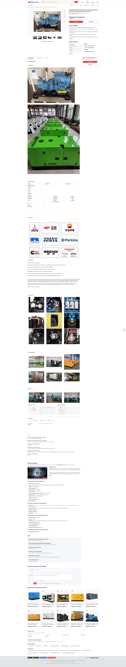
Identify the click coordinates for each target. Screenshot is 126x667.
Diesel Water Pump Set (48, 505)
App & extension (86, 5)
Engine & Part (46, 645)
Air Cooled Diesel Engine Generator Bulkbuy (68, 652)
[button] (87, 2)
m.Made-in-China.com (65, 661)
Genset (68, 505)
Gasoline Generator (39, 645)
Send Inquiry (76, 21)
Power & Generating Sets (46, 7)
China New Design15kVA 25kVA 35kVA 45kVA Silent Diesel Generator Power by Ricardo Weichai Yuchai (48, 604)
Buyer (76, 5)
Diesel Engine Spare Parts (57, 505)
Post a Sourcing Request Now (55, 583)
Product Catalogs (41, 632)
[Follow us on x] (92, 657)
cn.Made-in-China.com (72, 661)
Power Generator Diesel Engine (74, 650)
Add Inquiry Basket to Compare (47, 41)
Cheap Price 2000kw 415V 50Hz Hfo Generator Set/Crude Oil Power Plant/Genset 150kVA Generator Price (33, 624)
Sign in (97, 2)
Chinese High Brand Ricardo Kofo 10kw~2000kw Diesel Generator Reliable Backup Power (48, 624)
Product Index (80, 660)
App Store (30, 657)
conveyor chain (30, 636)
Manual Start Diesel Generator (75, 645)
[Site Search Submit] (76, 2)
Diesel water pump (66, 634)
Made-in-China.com (58, 661)
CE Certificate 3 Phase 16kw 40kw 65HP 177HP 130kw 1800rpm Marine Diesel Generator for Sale (63, 624)
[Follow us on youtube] (95, 657)
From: (32, 569)
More (28, 654)
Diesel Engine (36, 505)
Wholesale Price (69, 660)
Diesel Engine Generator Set (42, 650)
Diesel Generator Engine (32, 650)
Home (28, 7)
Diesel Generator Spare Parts (74, 505)
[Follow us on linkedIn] (97, 657)
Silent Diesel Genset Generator (55, 652)
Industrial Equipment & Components (35, 7)
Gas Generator (64, 505)
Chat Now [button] (92, 21)
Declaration (73, 663)
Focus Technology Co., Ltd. (56, 663)
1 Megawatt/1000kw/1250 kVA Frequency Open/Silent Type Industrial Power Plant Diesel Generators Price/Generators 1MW (91, 604)
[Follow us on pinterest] (96, 657)
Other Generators (31, 645)
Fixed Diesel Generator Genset (43, 652)
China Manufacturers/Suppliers (55, 660)
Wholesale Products (63, 660)
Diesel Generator (53, 7)
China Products (48, 660)
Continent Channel (74, 660)
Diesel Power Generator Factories (53, 650)
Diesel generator (30, 634)
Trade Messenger (43, 657)
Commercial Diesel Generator (54, 645)
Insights (84, 660)
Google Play (36, 657)
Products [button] (43, 2)
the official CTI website (50, 464)
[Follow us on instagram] (93, 657)
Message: (31, 575)
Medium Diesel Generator (64, 645)
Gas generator (83, 634)
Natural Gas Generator (32, 506)
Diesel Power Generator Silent (32, 652)
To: (32, 572)
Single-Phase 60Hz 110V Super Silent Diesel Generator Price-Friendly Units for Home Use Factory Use (77, 624)
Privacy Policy (78, 663)
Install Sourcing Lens (52, 657)
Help (81, 5)
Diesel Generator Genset (64, 650)
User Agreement (68, 663)
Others (46, 636)
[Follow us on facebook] (90, 657)
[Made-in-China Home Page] (33, 2)
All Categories (31, 5)
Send (35, 583)
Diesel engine (47, 634)
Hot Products (43, 660)
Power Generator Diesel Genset (86, 650)
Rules (98, 5)
